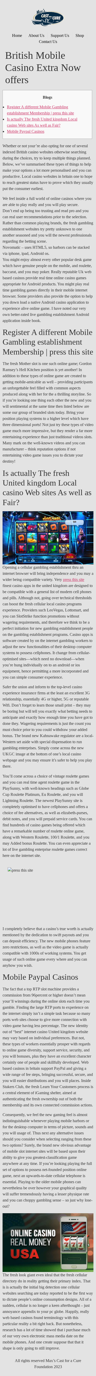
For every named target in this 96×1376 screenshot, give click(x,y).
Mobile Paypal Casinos (25, 131)
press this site (73, 579)
